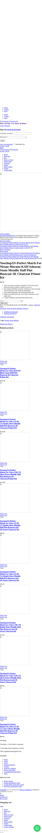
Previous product (5, 241)
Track (5, 773)
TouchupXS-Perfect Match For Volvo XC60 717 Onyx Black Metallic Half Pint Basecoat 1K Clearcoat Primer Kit (10, 728)
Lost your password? (6, 144)
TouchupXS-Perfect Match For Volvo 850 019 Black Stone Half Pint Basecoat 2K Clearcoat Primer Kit (10, 372)
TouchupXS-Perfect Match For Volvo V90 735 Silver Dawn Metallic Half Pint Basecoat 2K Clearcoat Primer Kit (10, 474)
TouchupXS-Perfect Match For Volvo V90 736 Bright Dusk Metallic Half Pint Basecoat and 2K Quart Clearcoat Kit (10, 627)
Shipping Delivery (9, 765)
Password (3, 137)
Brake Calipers (8, 781)
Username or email (6, 133)
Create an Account (13, 130)
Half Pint (12, 235)
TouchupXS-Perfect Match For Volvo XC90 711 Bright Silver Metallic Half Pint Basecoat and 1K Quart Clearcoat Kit (10, 525)
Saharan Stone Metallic (11, 320)
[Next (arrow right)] (3, 832)
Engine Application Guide (12, 783)
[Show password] (26, 137)
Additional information (11, 312)
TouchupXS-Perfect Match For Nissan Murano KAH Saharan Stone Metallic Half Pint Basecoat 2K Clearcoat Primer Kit (19, 257)
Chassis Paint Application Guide (14, 785)
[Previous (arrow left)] (1, 832)
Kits (8, 235)
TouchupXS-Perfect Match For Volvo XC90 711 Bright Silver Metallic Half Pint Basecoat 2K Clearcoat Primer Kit (10, 423)
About (6, 761)
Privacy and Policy (10, 770)
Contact (6, 766)
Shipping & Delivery (10, 313)
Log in (2, 140)
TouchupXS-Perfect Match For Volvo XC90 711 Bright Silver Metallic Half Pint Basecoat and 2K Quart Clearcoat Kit (10, 576)
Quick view (3, 361)
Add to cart (4, 303)
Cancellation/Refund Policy (12, 772)
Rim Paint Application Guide (13, 786)
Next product (4, 251)
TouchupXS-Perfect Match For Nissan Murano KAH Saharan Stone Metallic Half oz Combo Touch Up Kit (19, 247)
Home (2, 235)
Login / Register (9, 827)
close (1, 806)
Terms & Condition (10, 768)
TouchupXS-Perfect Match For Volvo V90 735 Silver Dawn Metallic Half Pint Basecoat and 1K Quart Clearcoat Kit (10, 677)
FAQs (6, 763)
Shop (5, 235)
